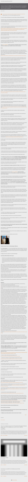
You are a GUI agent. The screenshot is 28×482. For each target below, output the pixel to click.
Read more (25, 435)
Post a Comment (5, 435)
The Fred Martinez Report (6, 1)
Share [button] (1, 435)
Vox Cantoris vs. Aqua (4, 457)
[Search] (25, 1)
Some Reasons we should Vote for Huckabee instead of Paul (10, 468)
